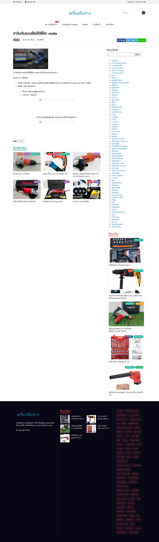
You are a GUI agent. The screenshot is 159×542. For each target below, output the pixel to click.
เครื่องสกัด (115, 168)
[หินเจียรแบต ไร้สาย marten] (57, 189)
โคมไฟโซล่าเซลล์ (118, 212)
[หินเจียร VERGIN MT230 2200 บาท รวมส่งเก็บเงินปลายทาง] (86, 161)
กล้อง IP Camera (118, 70)
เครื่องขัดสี (115, 144)
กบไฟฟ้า (115, 61)
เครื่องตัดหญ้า (116, 153)
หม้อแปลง (115, 124)
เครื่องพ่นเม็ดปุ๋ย (117, 158)
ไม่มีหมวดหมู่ (116, 227)
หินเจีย (114, 134)
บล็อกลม (115, 95)
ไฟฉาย (114, 222)
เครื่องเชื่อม (116, 173)
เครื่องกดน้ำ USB (118, 139)
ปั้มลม (114, 105)
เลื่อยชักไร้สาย (117, 183)
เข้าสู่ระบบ (18, 2)
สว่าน (114, 114)
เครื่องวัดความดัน (118, 163)
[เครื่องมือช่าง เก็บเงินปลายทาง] (126, 250)
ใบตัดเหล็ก (115, 219)
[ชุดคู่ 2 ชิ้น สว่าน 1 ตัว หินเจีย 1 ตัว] (57, 161)
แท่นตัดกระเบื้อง (117, 197)
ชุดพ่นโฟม (115, 92)
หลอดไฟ (115, 127)
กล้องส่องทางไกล (118, 73)
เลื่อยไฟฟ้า (115, 193)
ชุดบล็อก (115, 90)
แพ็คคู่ (114, 200)
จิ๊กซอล (114, 78)
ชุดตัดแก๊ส (115, 88)
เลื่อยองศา (115, 190)
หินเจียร (21, 141)
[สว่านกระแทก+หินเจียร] (86, 189)
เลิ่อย (113, 180)
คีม (113, 75)
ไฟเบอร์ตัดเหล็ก (117, 224)
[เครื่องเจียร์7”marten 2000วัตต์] (27, 189)
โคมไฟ (114, 210)
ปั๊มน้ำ (114, 102)
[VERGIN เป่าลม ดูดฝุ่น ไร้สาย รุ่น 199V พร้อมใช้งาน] (126, 377)
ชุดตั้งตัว (115, 85)
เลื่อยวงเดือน (116, 188)
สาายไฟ (114, 122)
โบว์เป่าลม (115, 217)
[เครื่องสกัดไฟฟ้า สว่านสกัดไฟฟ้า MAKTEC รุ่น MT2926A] (126, 314)
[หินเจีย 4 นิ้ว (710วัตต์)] (27, 161)
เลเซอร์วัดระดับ (117, 195)
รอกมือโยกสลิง (117, 112)
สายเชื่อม (115, 117)
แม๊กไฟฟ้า (115, 205)
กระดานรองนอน (117, 68)
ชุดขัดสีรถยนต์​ (117, 80)
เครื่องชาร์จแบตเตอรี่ (119, 149)
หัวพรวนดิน (116, 131)
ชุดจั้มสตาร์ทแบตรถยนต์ (120, 83)
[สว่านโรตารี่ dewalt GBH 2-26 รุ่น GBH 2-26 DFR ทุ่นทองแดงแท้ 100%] (126, 281)
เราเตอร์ (114, 178)
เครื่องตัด (115, 151)
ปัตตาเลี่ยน (115, 100)
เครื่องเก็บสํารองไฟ (118, 171)
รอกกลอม (115, 109)
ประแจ (114, 97)
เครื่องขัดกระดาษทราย (120, 141)
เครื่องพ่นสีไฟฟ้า (117, 156)
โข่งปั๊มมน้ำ (116, 207)
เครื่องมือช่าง (116, 161)
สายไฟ (114, 119)
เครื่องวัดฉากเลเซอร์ (119, 166)
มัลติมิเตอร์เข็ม (117, 107)
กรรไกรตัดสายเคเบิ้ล (119, 63)
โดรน (114, 215)
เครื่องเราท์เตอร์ (117, 175)
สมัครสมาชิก (30, 2)
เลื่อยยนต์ (115, 185)
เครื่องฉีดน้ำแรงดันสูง (119, 146)
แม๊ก (113, 202)
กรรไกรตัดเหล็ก (117, 66)
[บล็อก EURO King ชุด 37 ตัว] (126, 347)
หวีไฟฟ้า (115, 129)
